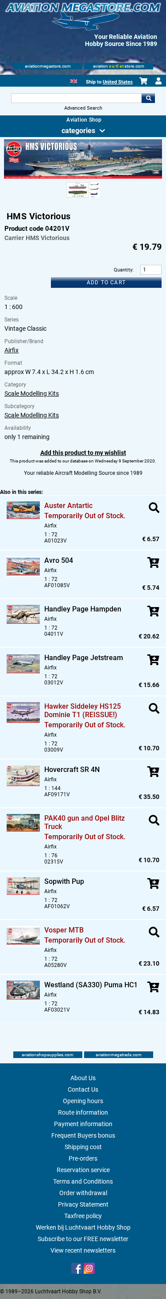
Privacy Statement (83, 1204)
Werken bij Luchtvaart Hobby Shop (83, 1227)
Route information (83, 1112)
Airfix (11, 350)
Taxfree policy (83, 1215)
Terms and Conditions (83, 1181)
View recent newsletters (83, 1250)
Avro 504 (58, 560)
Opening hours (83, 1100)
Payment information (83, 1123)
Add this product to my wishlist (83, 452)
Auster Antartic (68, 505)
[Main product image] (83, 177)
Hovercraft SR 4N (72, 769)
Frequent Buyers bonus (83, 1135)
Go (148, 98)
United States (118, 82)
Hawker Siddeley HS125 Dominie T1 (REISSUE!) (82, 710)
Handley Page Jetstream (83, 657)
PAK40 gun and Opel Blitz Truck (84, 822)
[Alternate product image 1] (83, 198)
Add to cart (106, 282)
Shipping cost (83, 1146)
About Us (83, 1077)
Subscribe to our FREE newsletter (83, 1238)
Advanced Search (83, 108)
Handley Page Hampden (82, 609)
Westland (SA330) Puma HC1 (91, 985)
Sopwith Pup (64, 881)
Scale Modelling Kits (31, 393)
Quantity (123, 270)
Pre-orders (83, 1158)
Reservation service (83, 1169)
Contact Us (83, 1089)
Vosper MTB (64, 930)
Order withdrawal (83, 1192)
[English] (73, 80)
